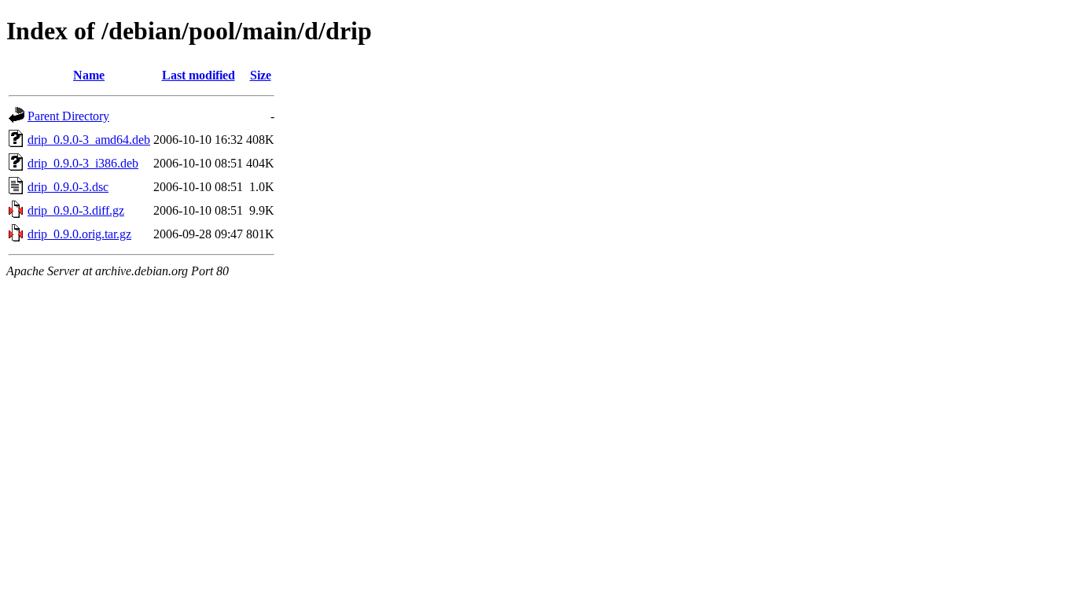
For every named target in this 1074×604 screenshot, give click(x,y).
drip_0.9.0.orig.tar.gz (79, 234)
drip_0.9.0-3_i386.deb (83, 163)
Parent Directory (68, 116)
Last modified (198, 75)
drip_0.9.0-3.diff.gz (76, 210)
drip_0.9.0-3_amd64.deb (89, 139)
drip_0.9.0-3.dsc (68, 186)
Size (260, 75)
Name (89, 75)
